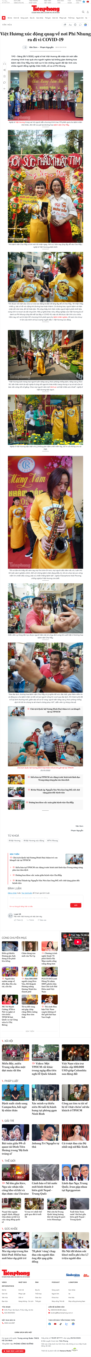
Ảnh (37, 1282)
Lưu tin (4, 76)
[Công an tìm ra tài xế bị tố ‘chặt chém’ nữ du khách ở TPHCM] (75, 1092)
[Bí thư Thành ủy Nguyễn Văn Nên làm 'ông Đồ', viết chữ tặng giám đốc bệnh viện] (16, 792)
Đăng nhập (12, 893)
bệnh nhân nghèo (60, 317)
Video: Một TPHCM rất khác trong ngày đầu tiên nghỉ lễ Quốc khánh (44, 1069)
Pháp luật (62, 18)
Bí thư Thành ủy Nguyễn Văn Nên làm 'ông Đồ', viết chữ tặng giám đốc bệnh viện (55, 791)
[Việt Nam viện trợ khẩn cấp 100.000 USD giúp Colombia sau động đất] (75, 1052)
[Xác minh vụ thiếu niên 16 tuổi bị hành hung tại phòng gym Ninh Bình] (45, 1092)
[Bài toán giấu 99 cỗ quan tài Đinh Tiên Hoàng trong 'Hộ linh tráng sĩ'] (15, 1132)
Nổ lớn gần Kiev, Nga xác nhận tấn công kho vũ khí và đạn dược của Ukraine (15, 1188)
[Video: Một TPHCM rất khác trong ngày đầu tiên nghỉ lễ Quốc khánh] (45, 1052)
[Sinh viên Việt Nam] (73, 1276)
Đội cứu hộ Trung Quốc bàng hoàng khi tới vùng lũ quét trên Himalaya (56, 1215)
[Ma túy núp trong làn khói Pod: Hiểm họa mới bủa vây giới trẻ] (15, 1240)
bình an (53, 387)
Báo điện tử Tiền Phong (45, 9)
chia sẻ (65, 25)
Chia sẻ (4, 70)
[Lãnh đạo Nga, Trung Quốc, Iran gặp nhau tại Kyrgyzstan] (75, 1172)
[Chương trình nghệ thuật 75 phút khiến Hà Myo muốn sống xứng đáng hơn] (50, 946)
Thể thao (71, 18)
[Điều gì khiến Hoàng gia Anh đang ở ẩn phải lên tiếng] (10, 946)
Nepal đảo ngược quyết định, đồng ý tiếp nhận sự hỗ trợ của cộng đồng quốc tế (11, 1216)
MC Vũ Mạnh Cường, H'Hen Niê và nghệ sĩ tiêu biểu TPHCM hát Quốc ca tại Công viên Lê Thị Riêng (10, 1015)
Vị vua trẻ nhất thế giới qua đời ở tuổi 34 (33, 1214)
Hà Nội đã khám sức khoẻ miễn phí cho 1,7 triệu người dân (75, 1254)
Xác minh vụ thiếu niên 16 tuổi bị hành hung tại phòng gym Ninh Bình (44, 1108)
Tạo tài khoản (26, 893)
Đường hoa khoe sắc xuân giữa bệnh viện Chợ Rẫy (51, 802)
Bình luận (4, 82)
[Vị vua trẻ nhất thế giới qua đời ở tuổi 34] (34, 1204)
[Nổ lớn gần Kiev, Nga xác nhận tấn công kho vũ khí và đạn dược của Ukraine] (15, 1172)
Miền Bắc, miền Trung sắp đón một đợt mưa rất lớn (13, 1067)
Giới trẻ (55, 18)
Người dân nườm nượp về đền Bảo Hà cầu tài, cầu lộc (9, 982)
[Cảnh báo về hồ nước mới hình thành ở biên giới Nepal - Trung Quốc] (45, 1172)
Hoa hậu (71, 1297)
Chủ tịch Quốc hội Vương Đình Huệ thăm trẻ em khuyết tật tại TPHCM (55, 710)
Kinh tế (16, 18)
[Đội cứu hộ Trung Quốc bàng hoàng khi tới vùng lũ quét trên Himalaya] (56, 1204)
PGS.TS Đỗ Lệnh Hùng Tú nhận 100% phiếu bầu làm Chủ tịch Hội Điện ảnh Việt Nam (49, 985)
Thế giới (48, 18)
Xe (86, 18)
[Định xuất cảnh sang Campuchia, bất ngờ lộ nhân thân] (15, 1092)
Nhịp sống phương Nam (76, 1301)
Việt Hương (20, 122)
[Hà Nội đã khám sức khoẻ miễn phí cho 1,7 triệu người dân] (75, 1240)
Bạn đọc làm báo (14, 1351)
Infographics (8, 1286)
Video (4, 1282)
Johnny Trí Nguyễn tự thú (45, 1145)
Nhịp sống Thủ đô (58, 1301)
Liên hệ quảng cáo (56, 1307)
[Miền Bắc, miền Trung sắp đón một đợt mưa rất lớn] (15, 1052)
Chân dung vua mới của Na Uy (28, 954)
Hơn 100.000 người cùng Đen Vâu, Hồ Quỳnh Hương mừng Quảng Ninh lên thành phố (29, 985)
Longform (73, 1282)
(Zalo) (64, 1310)
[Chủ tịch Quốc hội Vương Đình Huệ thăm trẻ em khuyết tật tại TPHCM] (16, 711)
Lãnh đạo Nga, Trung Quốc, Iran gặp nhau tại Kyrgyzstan (75, 1186)
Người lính (80, 18)
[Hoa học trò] (86, 1276)
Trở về (4, 88)
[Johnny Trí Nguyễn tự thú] (45, 1132)
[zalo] (68, 1324)
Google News (85, 25)
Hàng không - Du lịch (26, 1301)
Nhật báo (23, 1282)
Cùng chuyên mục (14, 937)
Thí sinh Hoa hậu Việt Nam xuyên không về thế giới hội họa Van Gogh (49, 1011)
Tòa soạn (6, 1307)
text (70, 25)
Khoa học (55, 1297)
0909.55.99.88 (56, 1310)
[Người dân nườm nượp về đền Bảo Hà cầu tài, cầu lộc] (10, 971)
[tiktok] (61, 1324)
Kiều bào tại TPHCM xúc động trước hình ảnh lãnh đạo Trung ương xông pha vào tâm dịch (55, 778)
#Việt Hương (14, 840)
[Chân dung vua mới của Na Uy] (30, 946)
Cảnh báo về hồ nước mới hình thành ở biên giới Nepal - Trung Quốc (44, 1188)
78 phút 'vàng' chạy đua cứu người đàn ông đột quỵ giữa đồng (43, 1256)
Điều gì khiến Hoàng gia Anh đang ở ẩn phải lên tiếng (9, 957)
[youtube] (87, 2)
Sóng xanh (24, 18)
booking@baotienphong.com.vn (62, 1313)
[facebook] (83, 2)
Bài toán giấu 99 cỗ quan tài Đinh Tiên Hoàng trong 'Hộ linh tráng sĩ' (15, 1148)
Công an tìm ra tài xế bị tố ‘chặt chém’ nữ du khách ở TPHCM (75, 1107)
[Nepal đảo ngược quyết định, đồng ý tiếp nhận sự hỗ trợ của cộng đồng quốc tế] (11, 1204)
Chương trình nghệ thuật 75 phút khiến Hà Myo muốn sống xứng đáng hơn (49, 958)
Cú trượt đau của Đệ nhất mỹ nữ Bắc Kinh (75, 1145)
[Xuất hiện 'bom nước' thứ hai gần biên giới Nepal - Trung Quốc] (79, 1204)
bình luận (80, 25)
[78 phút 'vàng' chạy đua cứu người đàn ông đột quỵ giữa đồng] (45, 1240)
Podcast (56, 1282)
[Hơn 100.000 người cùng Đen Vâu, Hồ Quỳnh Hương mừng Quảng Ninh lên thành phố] (30, 971)
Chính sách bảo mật (23, 1332)
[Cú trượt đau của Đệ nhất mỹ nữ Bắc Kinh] (75, 1132)
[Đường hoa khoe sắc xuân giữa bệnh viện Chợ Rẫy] (16, 805)
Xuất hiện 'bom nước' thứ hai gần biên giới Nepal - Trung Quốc (78, 1215)
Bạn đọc (5, 1301)
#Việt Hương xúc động (34, 840)
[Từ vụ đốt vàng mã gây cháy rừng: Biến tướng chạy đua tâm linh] (30, 999)
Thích (20, 920)
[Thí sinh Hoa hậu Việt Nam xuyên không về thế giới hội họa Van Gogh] (50, 999)
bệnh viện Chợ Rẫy (61, 125)
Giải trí (9, 1120)
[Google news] (74, 1324)
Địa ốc (32, 18)
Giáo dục (38, 1297)
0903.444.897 (9, 1323)
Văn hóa (7, 25)
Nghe (4, 64)
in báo (75, 25)
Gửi (75, 905)
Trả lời (31, 920)
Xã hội (10, 18)
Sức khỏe (39, 18)
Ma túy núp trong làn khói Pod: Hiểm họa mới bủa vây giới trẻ (15, 1254)
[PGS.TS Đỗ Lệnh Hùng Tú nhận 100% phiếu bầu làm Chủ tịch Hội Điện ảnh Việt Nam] (50, 971)
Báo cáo (43, 920)
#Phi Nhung (52, 840)
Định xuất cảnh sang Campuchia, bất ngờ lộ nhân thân (14, 1107)
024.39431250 (9, 1313)
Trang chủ (3, 18)
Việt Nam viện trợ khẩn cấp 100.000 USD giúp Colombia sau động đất (74, 1069)
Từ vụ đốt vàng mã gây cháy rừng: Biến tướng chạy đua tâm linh (29, 1011)
